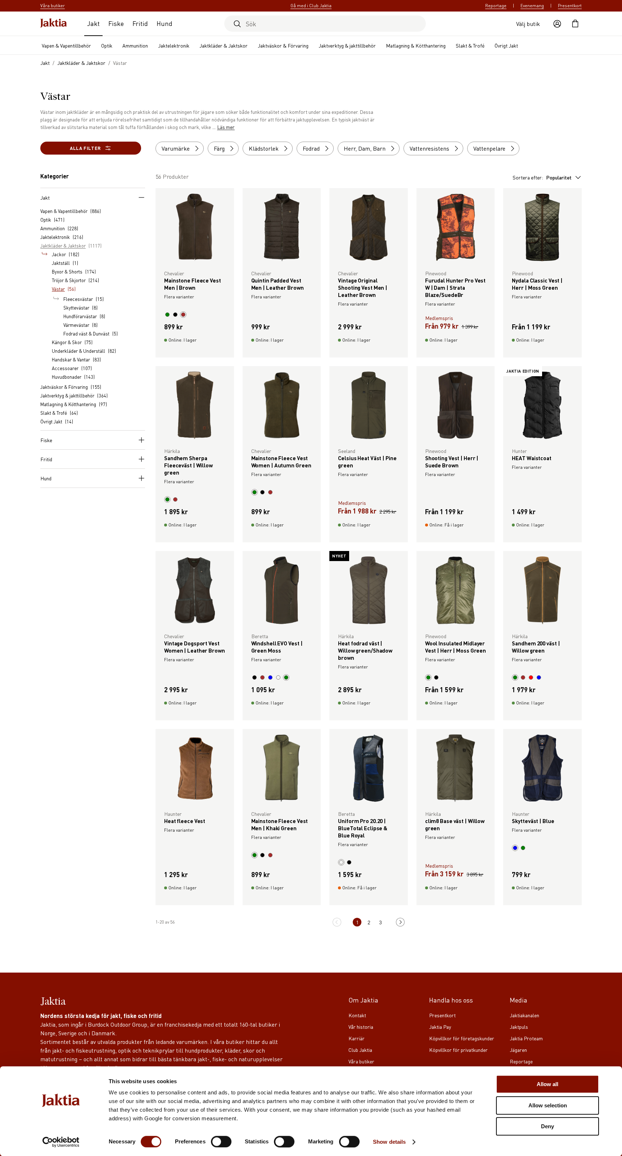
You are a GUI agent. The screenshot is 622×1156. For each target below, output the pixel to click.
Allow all (547, 1084)
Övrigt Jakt (506, 45)
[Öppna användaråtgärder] (557, 24)
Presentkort (570, 5)
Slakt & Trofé (470, 45)
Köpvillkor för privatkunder (458, 1049)
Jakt (93, 23)
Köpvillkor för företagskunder (461, 1038)
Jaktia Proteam (526, 1038)
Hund (164, 23)
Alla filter (85, 148)
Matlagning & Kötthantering (416, 45)
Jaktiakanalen (524, 1015)
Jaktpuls (519, 1026)
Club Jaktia (360, 1049)
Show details (389, 1142)
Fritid (140, 23)
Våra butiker (361, 1061)
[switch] (221, 1141)
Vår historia (360, 1026)
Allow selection (547, 1105)
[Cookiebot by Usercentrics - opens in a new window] (61, 1142)
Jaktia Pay (440, 1026)
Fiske (116, 23)
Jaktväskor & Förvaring (283, 45)
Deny (547, 1126)
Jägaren (518, 1049)
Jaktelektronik (173, 45)
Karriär (356, 1038)
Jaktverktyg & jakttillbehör (347, 45)
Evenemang (532, 5)
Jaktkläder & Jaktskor (223, 45)
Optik (106, 45)
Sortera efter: (542, 177)
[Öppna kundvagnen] (575, 23)
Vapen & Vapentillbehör (66, 45)
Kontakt (357, 1015)
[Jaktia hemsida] (53, 23)
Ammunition (135, 45)
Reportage (495, 5)
